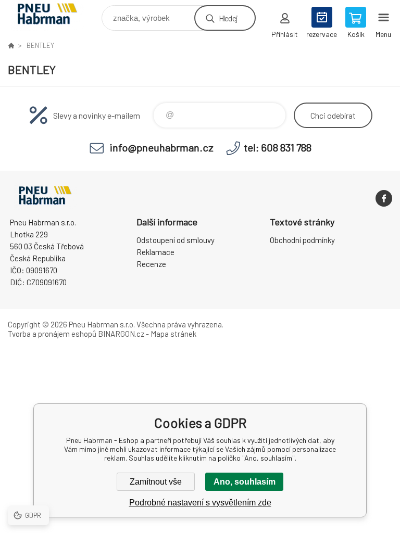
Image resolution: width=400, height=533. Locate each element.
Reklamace (155, 252)
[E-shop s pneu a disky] (11, 45)
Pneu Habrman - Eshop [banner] (54, 15)
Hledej (228, 18)
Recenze (151, 264)
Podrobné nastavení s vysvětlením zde (200, 502)
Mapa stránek (173, 333)
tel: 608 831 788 (277, 147)
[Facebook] (384, 198)
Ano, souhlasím (245, 481)
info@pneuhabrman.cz (162, 147)
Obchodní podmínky (302, 240)
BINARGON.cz (121, 333)
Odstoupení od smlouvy (175, 240)
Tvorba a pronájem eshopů (52, 333)
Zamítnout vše (156, 481)
